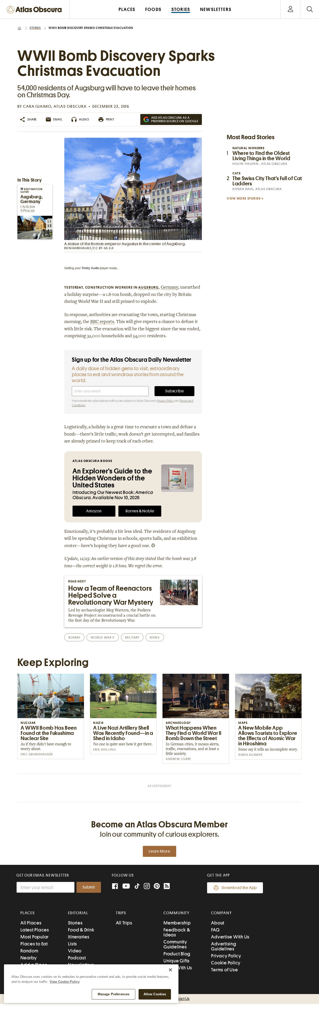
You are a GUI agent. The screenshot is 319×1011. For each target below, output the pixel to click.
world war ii (103, 637)
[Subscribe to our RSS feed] (167, 886)
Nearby (28, 957)
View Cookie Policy (65, 982)
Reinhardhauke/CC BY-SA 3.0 (89, 248)
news (155, 637)
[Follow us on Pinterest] (157, 886)
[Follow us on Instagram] (147, 886)
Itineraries (78, 936)
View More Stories (244, 198)
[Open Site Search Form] (309, 9)
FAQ (215, 929)
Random (29, 950)
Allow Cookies (155, 994)
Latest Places (34, 929)
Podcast (77, 957)
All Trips (124, 922)
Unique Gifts (176, 960)
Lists (72, 943)
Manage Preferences (113, 994)
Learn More (159, 851)
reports (102, 322)
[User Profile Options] (290, 9)
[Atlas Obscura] (35, 9)
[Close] (170, 969)
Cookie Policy (225, 962)
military (132, 637)
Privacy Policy (165, 400)
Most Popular (34, 936)
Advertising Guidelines (223, 946)
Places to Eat (34, 943)
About (217, 922)
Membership (177, 922)
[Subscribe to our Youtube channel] (126, 886)
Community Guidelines (175, 944)
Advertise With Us (230, 936)
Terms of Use (224, 969)
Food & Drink (81, 929)
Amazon (94, 511)
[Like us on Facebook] (115, 886)
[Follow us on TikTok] (137, 887)
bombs (74, 637)
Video (74, 950)
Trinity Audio (90, 268)
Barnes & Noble (140, 511)
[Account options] (290, 9)
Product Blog (176, 953)
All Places (31, 922)
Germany (169, 287)
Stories (35, 27)
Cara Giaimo (37, 107)
